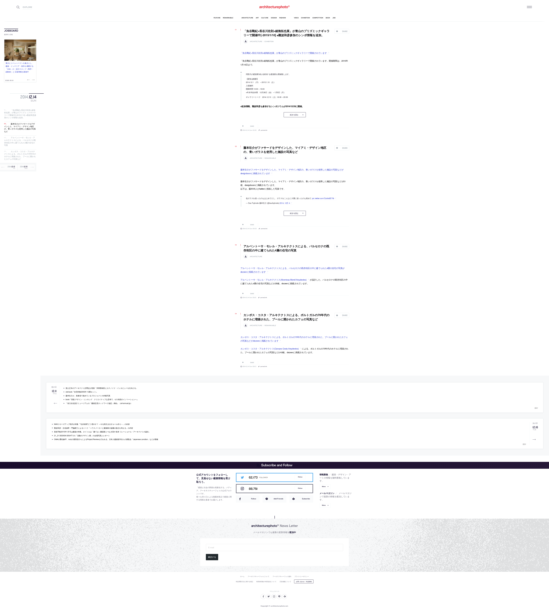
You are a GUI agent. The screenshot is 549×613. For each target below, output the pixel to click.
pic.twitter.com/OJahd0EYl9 (323, 198)
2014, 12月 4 (285, 203)
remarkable (270, 158)
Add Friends (278, 499)
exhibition (268, 41)
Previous (29, 79)
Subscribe (306, 499)
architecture (256, 41)
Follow (300, 477)
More (324, 486)
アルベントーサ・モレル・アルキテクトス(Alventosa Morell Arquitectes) (273, 279)
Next (33, 79)
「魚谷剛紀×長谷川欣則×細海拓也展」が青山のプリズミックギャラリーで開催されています (283, 52)
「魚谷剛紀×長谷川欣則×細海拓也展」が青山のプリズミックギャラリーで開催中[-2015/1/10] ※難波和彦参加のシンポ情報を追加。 (20, 114)
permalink (264, 130)
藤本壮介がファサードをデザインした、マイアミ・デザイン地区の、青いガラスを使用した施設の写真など (20, 127)
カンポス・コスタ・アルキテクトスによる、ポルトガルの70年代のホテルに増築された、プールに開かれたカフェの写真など (20, 155)
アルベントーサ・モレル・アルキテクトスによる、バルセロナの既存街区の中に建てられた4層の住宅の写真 (20, 141)
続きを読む (294, 114)
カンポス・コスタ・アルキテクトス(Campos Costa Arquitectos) (269, 348)
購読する (212, 557)
